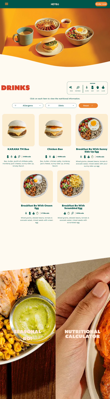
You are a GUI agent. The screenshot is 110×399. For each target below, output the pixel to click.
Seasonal (27, 331)
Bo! (27, 338)
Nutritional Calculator (82, 334)
